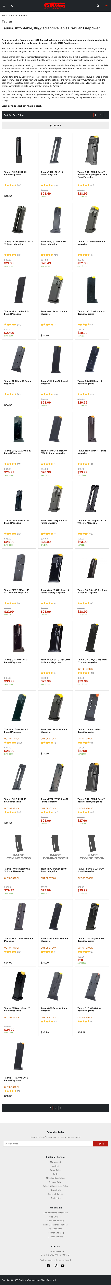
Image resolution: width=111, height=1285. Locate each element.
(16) (92, 185)
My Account (55, 1162)
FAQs (55, 1174)
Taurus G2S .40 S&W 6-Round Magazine (89, 730)
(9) (18, 603)
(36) (19, 185)
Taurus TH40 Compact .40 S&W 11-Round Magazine (54, 452)
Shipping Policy (55, 1182)
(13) (19, 255)
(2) (55, 464)
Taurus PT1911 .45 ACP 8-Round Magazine (16, 312)
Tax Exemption (55, 1228)
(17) (92, 673)
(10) (19, 952)
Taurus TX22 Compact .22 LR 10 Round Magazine (91, 521)
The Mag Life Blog (55, 1233)
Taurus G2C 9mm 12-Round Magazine (18, 382)
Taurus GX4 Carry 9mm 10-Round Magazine (54, 521)
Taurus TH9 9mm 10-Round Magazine (54, 939)
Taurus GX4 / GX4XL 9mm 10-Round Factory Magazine (55, 591)
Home (4, 15)
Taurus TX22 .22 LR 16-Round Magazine (52, 173)
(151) (56, 255)
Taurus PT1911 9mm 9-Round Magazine (18, 939)
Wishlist (55, 1166)
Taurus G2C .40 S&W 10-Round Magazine (89, 1009)
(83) (56, 394)
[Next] (105, 115)
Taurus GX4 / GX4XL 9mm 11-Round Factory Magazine (91, 800)
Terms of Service (55, 1194)
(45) (19, 812)
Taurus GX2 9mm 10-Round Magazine (54, 730)
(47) (92, 1022)
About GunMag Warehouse (55, 1213)
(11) (92, 743)
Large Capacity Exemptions (55, 1225)
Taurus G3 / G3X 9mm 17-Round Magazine (53, 242)
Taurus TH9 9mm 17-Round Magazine (54, 382)
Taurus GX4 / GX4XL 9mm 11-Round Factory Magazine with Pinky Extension (92, 174)
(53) (56, 1022)
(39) (92, 394)
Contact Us (56, 1198)
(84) (56, 185)
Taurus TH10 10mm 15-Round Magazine (91, 452)
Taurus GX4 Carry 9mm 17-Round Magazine (17, 1009)
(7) (91, 464)
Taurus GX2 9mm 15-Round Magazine (91, 242)
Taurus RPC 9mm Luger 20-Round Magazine (91, 870)
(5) (55, 673)
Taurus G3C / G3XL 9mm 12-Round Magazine (18, 452)
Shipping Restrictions (55, 1178)
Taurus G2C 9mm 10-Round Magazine (54, 1009)
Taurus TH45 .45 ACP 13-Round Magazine (16, 521)
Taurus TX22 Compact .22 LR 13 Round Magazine (18, 242)
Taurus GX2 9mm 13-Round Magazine (54, 312)
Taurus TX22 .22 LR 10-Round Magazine (15, 800)
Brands (14, 15)
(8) (91, 534)
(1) (55, 743)
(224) (19, 394)
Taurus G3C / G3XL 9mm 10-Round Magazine (91, 312)
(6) (91, 255)
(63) (19, 464)
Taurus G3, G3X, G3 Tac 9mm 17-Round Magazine (92, 660)
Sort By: (8, 115)
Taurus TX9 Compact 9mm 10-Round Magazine (17, 870)
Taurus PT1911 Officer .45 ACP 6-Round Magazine (16, 591)
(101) (56, 812)
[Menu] (4, 6)
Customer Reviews (55, 1221)
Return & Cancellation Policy (55, 1186)
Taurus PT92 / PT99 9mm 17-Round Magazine (55, 800)
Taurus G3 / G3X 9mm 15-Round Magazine (16, 730)
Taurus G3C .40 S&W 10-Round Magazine (16, 660)
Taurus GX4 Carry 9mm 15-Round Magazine (90, 939)
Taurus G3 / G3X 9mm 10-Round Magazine (90, 382)
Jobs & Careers (55, 1217)
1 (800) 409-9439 (55, 1251)
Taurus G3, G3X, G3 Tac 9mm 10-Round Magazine (55, 660)
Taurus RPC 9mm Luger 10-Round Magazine (54, 870)
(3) (55, 325)
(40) (19, 325)
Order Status (55, 1170)
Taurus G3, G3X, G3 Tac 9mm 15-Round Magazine (92, 591)
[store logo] (55, 6)
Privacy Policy (55, 1190)
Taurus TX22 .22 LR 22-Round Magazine (16, 173)
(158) (19, 743)
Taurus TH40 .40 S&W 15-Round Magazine (16, 1079)
